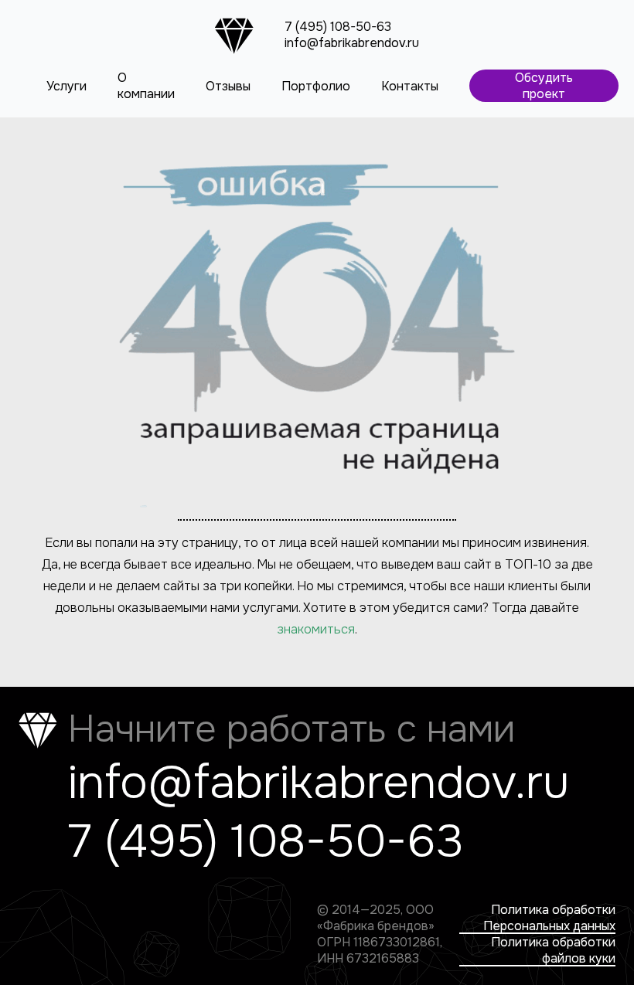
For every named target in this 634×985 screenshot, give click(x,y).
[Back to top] (595, 946)
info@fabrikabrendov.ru (352, 43)
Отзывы (228, 86)
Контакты (409, 86)
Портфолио (315, 86)
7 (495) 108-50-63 (338, 27)
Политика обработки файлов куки (553, 950)
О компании (146, 86)
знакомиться (316, 629)
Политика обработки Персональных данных (549, 918)
